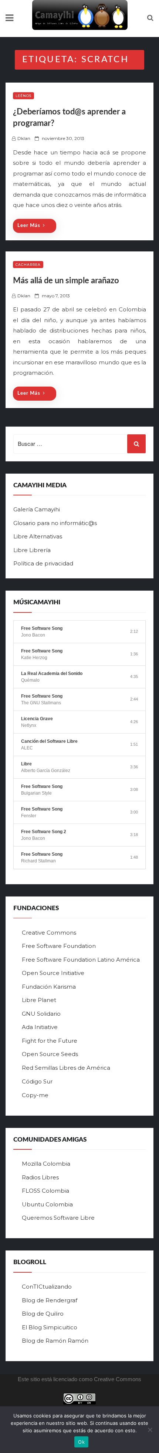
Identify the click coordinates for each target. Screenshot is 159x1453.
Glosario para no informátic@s (55, 523)
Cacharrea (28, 265)
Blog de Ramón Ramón (55, 1340)
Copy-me (35, 1095)
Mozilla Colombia (46, 1163)
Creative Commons (49, 932)
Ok (81, 1442)
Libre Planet (39, 999)
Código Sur (37, 1081)
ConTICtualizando (47, 1286)
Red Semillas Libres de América (66, 1067)
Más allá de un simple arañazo (66, 281)
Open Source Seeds (50, 1054)
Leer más (28, 225)
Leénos (23, 96)
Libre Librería (32, 550)
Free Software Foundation (59, 945)
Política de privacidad (43, 563)
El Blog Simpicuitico (49, 1327)
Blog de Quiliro (43, 1313)
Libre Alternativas (37, 536)
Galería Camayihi (36, 509)
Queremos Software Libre (58, 1217)
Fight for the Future (49, 1040)
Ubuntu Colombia (47, 1204)
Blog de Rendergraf (49, 1300)
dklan (23, 138)
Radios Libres (40, 1177)
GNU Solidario (41, 1013)
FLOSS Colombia (45, 1190)
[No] (149, 1429)
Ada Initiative (40, 1027)
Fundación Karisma (49, 986)
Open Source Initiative (53, 972)
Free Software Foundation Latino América (81, 959)
